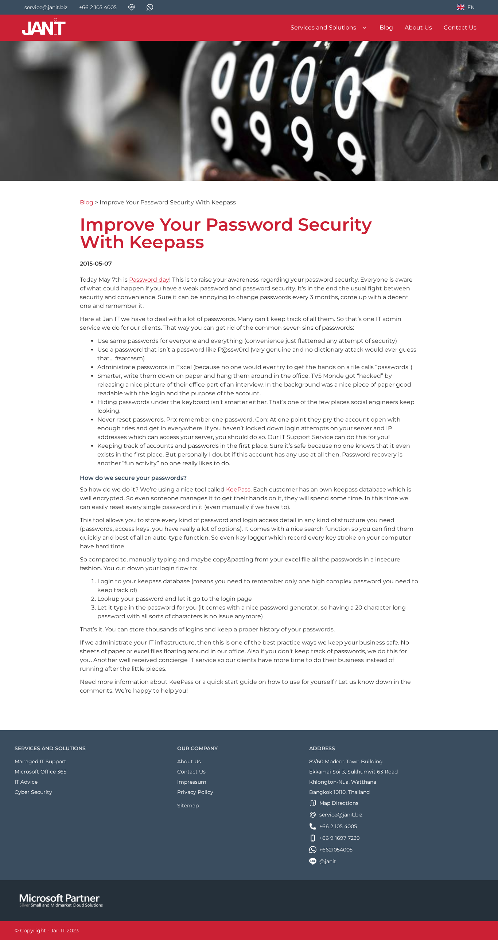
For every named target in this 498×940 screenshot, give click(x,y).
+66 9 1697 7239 (339, 838)
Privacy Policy (195, 792)
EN (469, 8)
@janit (327, 861)
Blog (386, 27)
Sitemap (188, 805)
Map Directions (338, 803)
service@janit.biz (340, 814)
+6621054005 (336, 849)
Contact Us (460, 27)
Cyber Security (33, 792)
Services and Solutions (323, 27)
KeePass (238, 489)
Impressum (191, 782)
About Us (418, 27)
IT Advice (26, 782)
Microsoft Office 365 (40, 771)
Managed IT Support (40, 761)
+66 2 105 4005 (338, 826)
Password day (149, 279)
